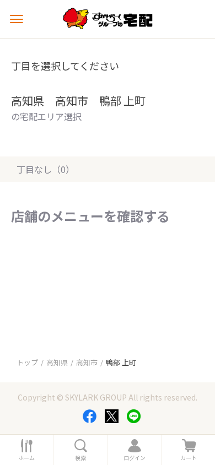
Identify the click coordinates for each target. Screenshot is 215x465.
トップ (27, 362)
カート (188, 458)
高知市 (87, 362)
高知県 (57, 362)
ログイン (134, 458)
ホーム (26, 458)
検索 (80, 458)
